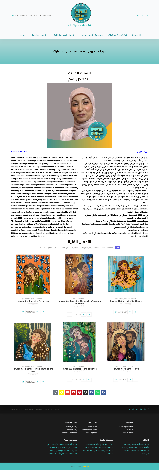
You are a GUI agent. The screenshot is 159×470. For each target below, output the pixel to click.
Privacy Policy (71, 426)
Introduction (92, 426)
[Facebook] (147, 15)
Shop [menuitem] (57, 409)
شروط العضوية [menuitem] (39, 35)
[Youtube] (73, 392)
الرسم (24, 298)
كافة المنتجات (39, 298)
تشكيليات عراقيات (79, 25)
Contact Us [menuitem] (48, 409)
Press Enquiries (91, 432)
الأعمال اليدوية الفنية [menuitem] (64, 35)
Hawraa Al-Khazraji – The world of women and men (79, 302)
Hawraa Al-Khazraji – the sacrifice (79, 368)
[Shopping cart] (13, 15)
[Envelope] (67, 392)
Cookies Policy (71, 429)
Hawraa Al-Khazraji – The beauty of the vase (33, 369)
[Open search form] (53, 15)
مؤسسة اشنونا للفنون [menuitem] (92, 35)
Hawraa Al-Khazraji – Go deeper (33, 301)
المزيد (23, 35)
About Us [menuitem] (39, 409)
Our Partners (128, 432)
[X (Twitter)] (142, 15)
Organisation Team (89, 429)
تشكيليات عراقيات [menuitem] (117, 35)
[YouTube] (133, 409)
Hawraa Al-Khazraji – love (126, 368)
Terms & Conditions (69, 432)
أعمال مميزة (30, 298)
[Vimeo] (129, 409)
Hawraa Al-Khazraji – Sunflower (125, 301)
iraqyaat (86, 466)
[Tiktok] (55, 392)
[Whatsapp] (97, 392)
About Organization (125, 426)
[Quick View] (37, 312)
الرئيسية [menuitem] (136, 35)
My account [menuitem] (29, 409)
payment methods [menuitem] (16, 409)
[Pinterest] (79, 392)
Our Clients (129, 429)
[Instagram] (137, 15)
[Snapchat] (61, 392)
